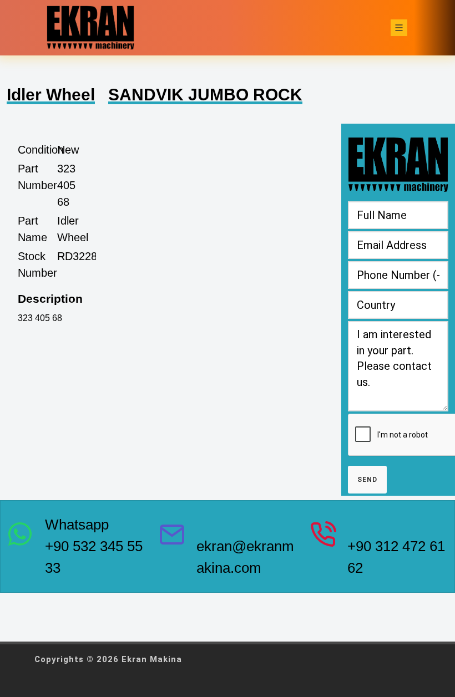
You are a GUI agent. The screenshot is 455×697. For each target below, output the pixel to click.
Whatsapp (77, 524)
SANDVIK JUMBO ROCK (205, 94)
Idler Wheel (51, 94)
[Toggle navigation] (399, 27)
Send (367, 480)
